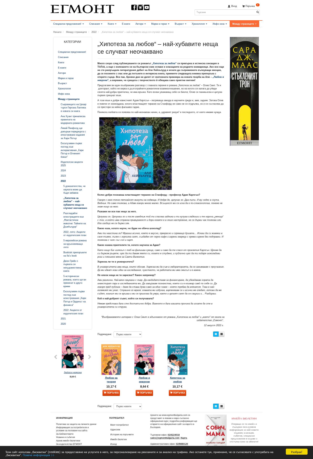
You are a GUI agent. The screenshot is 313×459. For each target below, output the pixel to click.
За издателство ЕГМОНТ (69, 444)
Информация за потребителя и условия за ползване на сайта (72, 429)
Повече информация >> (39, 454)
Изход (113, 444)
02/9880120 (182, 444)
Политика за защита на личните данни (76, 424)
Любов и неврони (73, 372)
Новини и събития (65, 437)
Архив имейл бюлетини (68, 440)
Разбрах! (296, 451)
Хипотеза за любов (177, 379)
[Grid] (216, 334)
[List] (221, 334)
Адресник (115, 429)
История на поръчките (122, 434)
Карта (184, 438)
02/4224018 (174, 435)
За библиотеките (65, 434)
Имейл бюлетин (118, 439)
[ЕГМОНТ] (82, 8)
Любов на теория (111, 379)
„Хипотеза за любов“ (164, 63)
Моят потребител (119, 425)
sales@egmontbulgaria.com (164, 438)
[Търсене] (257, 12)
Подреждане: (104, 334)
